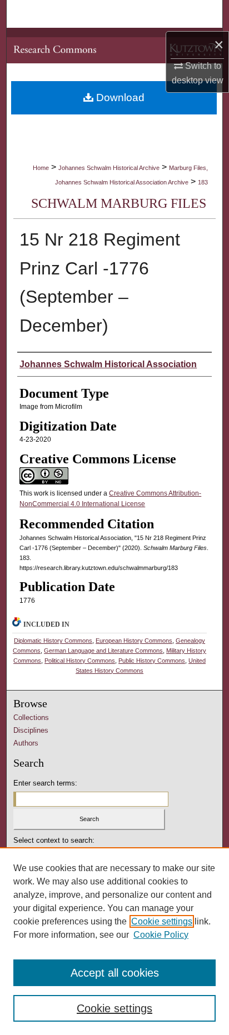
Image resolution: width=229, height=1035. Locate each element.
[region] (114, 941)
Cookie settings (161, 921)
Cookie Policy (160, 934)
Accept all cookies (115, 973)
